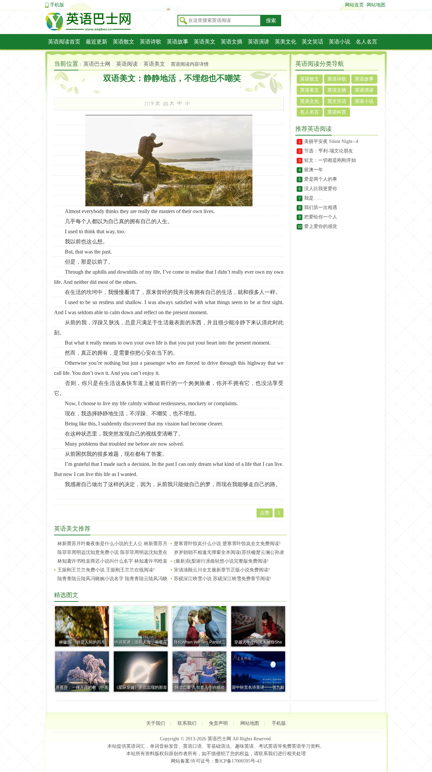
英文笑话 (312, 41)
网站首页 (354, 4)
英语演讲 (258, 41)
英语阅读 (127, 64)
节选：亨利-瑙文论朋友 (328, 150)
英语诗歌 (150, 41)
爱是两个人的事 (320, 179)
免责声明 (218, 723)
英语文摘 (231, 41)
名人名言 (366, 41)
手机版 (57, 4)
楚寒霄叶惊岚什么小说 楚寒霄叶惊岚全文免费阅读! (227, 543)
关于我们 (155, 723)
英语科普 (336, 112)
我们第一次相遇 (320, 207)
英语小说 (339, 41)
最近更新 (96, 41)
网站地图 (376, 4)
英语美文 (204, 41)
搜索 (271, 20)
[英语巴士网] (109, 29)
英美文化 (285, 41)
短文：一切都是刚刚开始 (330, 160)
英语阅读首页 (64, 41)
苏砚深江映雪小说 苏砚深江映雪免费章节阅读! (222, 578)
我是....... (313, 198)
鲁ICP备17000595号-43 (238, 761)
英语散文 (123, 41)
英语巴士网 (96, 64)
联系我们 (187, 723)
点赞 (264, 512)
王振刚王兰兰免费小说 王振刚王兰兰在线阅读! (106, 569)
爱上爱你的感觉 (320, 226)
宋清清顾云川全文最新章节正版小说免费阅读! (222, 569)
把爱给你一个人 (320, 216)
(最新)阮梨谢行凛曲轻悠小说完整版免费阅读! (221, 561)
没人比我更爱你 (320, 188)
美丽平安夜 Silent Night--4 (331, 141)
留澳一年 (313, 169)
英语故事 (177, 41)
